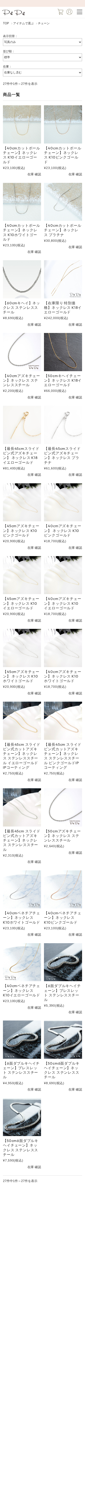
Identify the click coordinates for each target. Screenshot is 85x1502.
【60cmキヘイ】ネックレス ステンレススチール (21, 308)
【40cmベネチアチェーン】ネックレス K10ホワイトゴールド (21, 918)
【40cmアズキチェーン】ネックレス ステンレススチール (21, 380)
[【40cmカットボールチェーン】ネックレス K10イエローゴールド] (22, 124)
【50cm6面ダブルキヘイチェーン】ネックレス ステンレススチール (61, 1070)
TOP (6, 23)
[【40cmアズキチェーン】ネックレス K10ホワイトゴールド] (63, 648)
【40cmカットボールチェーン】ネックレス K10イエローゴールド (21, 155)
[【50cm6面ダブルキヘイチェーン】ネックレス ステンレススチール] (63, 1039)
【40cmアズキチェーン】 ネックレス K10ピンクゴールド (62, 530)
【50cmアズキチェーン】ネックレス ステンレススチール (62, 836)
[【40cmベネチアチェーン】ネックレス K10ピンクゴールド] (63, 889)
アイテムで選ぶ (23, 23)
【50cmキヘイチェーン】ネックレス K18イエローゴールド (63, 380)
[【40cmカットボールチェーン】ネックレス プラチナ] (63, 202)
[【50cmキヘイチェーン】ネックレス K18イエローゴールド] (63, 352)
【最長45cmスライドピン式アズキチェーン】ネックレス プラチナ (62, 455)
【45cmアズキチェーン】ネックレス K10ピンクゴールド (21, 530)
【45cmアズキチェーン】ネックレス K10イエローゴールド (21, 603)
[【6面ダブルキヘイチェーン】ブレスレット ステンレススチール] (63, 962)
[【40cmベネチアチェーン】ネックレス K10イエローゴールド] (22, 962)
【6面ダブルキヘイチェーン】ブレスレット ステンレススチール (62, 992)
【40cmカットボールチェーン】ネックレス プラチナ (62, 230)
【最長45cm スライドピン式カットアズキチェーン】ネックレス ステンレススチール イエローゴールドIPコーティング (21, 756)
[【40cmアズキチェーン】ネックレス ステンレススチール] (22, 352)
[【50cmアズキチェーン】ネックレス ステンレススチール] (63, 807)
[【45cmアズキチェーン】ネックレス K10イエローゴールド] (22, 575)
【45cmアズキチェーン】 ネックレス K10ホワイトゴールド (21, 676)
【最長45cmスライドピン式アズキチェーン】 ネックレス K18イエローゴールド (21, 455)
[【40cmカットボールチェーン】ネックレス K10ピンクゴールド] (63, 124)
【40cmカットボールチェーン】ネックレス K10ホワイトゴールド (21, 232)
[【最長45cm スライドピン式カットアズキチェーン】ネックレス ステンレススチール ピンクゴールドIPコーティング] (63, 721)
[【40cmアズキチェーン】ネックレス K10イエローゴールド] (63, 575)
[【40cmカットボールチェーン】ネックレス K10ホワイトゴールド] (22, 202)
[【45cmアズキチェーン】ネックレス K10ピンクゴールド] (22, 502)
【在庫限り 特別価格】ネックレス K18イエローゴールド (63, 308)
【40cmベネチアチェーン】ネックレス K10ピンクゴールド (62, 918)
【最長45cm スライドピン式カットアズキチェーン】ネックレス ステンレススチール (21, 840)
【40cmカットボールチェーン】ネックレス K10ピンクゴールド (62, 155)
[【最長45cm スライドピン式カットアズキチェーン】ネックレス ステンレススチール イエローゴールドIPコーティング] (22, 721)
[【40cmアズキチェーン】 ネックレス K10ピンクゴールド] (63, 502)
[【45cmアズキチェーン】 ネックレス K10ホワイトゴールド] (22, 648)
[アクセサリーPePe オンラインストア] (13, 15)
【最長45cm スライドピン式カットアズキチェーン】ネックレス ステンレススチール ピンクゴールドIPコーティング (62, 756)
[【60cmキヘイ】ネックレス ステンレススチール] (22, 279)
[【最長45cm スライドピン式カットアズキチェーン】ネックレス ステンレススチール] (22, 807)
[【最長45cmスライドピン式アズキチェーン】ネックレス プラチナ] (63, 425)
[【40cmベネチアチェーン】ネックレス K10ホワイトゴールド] (22, 889)
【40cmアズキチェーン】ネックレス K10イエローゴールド (62, 603)
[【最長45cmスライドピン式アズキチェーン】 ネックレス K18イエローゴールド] (22, 425)
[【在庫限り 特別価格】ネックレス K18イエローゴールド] (63, 279)
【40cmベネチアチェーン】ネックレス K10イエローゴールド (21, 990)
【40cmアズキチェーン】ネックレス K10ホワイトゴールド (62, 676)
